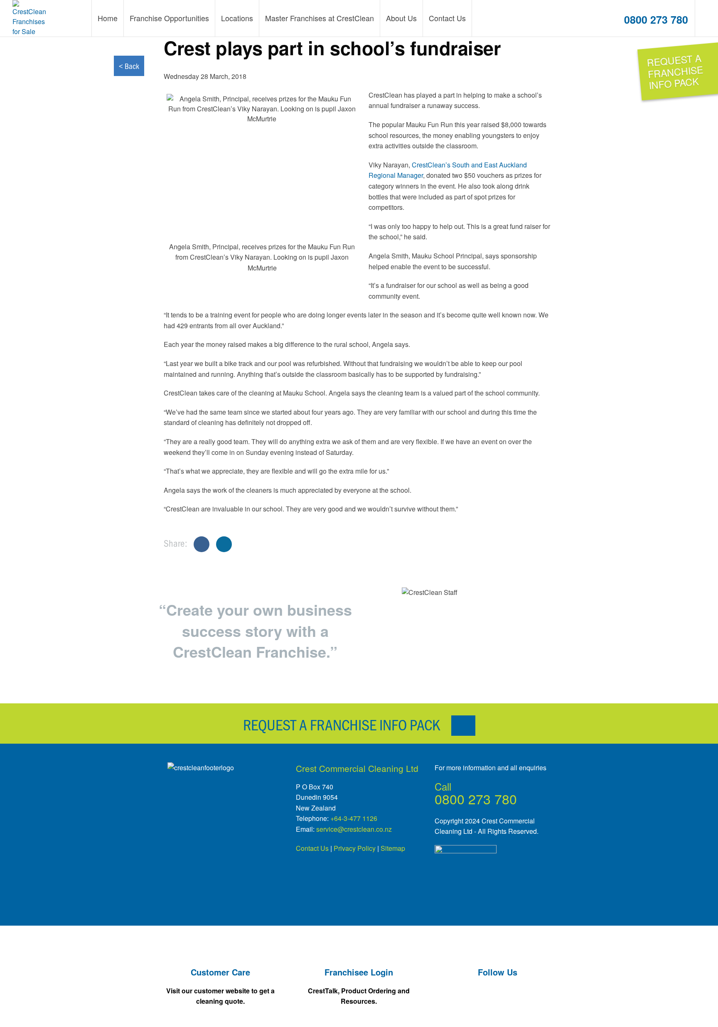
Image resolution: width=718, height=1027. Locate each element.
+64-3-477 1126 (353, 818)
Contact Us (312, 848)
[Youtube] (480, 1008)
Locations (237, 18)
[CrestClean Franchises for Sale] (29, 18)
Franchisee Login (359, 972)
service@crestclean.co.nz (354, 829)
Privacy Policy (355, 848)
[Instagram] (548, 1008)
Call (443, 786)
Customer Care (220, 972)
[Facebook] (447, 1008)
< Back (129, 66)
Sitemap (393, 848)
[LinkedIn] (514, 1008)
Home (108, 18)
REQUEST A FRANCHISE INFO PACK (343, 724)
